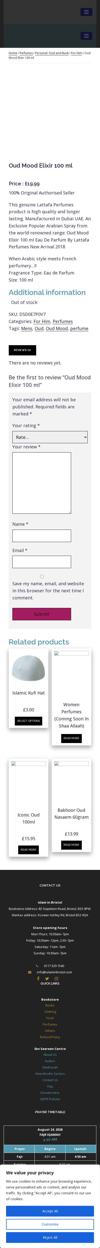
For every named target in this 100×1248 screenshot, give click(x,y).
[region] (50, 1206)
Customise (50, 1224)
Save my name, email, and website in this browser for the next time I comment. (48, 591)
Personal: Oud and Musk (52, 53)
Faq (50, 1086)
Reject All (50, 1237)
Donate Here (50, 1092)
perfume (79, 328)
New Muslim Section (50, 1073)
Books (50, 1005)
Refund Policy (50, 1037)
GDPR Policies (50, 1099)
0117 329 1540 (54, 966)
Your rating (26, 425)
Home (13, 53)
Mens (26, 328)
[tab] (22, 350)
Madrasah (50, 1067)
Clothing (50, 1011)
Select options (28, 721)
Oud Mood (57, 328)
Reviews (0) (22, 350)
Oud (39, 328)
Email (19, 550)
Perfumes (26, 53)
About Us (50, 1054)
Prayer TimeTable (50, 1112)
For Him (76, 53)
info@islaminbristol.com (54, 972)
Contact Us (50, 885)
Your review (26, 447)
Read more (71, 738)
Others (50, 1030)
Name (20, 524)
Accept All (50, 1211)
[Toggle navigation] (86, 12)
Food (50, 1018)
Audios (50, 1061)
